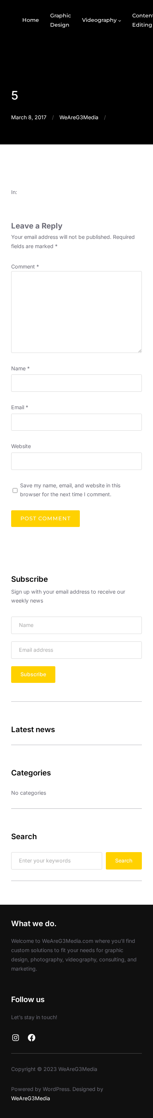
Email (19, 407)
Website (21, 446)
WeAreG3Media (78, 117)
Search (124, 860)
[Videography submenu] (119, 20)
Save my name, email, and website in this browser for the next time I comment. (70, 490)
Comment (25, 266)
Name (20, 368)
